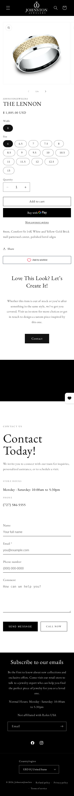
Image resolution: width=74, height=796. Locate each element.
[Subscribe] (61, 726)
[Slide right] (45, 91)
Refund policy (43, 782)
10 (48, 152)
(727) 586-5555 (14, 504)
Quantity (8, 179)
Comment (9, 580)
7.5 (46, 143)
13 (8, 170)
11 (8, 161)
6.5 (21, 143)
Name (7, 525)
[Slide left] (28, 91)
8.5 (9, 152)
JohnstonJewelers (23, 782)
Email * (7, 544)
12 (37, 161)
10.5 (62, 152)
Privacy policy (61, 782)
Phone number (12, 562)
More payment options (37, 222)
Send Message (20, 626)
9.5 (34, 152)
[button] (8, 7)
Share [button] (11, 248)
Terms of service (39, 788)
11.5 (23, 161)
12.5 (51, 161)
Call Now (54, 626)
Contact (36, 338)
